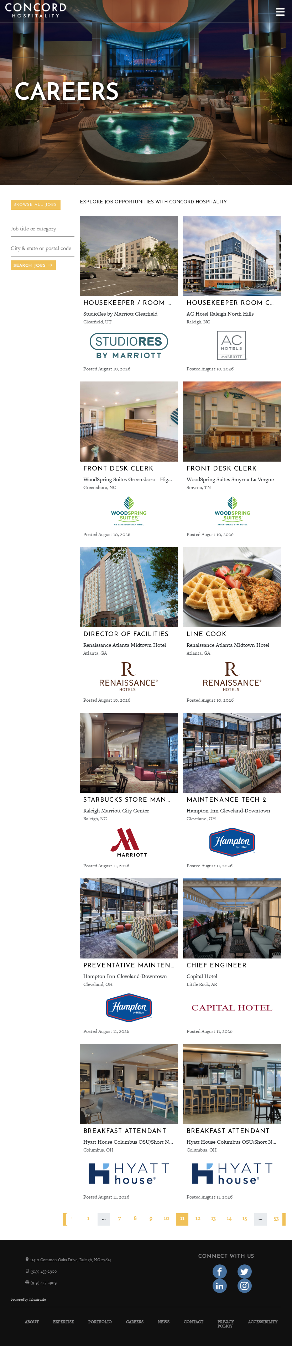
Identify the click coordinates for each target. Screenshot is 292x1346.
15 (245, 1218)
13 (213, 1218)
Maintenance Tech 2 (226, 800)
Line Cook (206, 635)
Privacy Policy (226, 1324)
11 (182, 1218)
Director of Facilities (126, 635)
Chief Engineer (217, 966)
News (164, 1322)
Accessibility (262, 1322)
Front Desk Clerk (118, 469)
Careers (135, 1322)
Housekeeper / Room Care (134, 303)
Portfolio (100, 1322)
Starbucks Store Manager (134, 800)
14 (229, 1218)
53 (276, 1218)
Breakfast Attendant (124, 1131)
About (32, 1322)
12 (197, 1218)
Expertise (63, 1322)
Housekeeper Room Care (235, 303)
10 (166, 1218)
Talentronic (37, 1299)
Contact (193, 1322)
